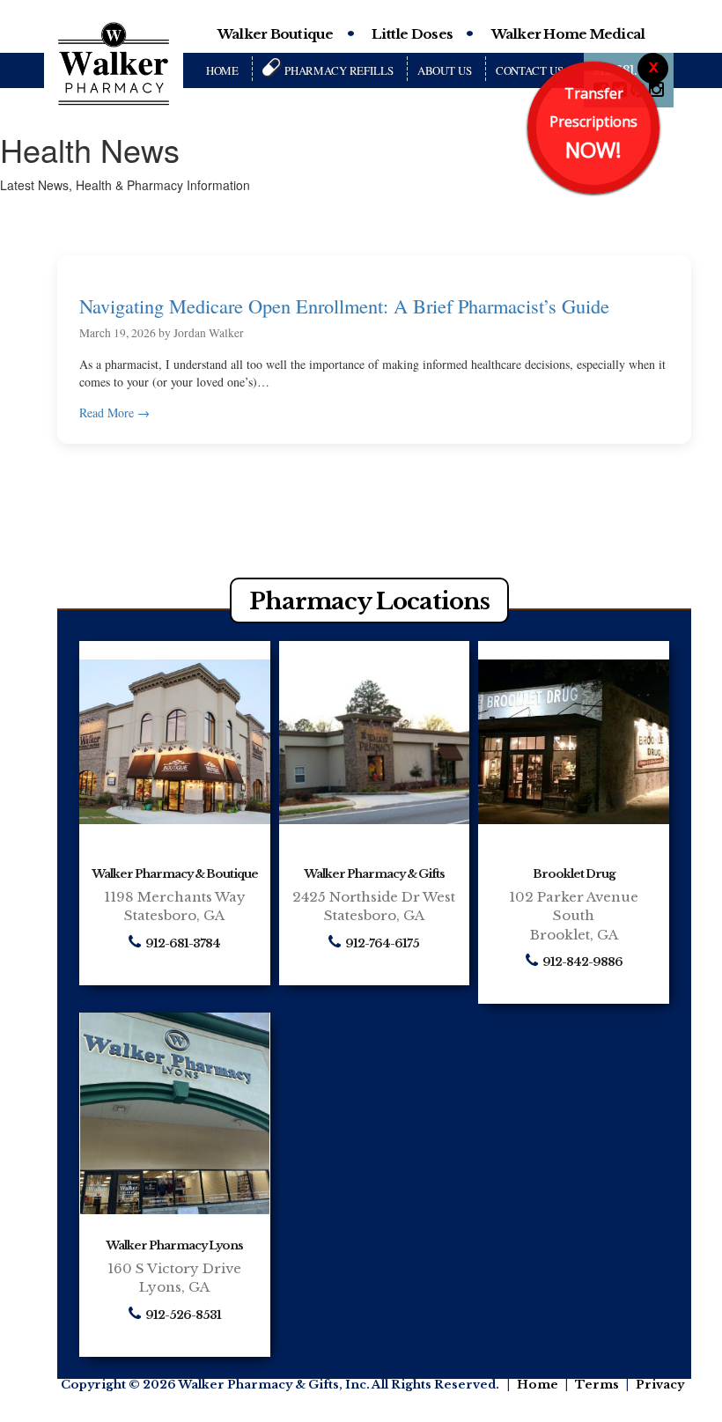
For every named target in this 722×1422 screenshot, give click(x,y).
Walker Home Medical (568, 34)
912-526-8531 (183, 1316)
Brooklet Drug (574, 873)
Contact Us (530, 70)
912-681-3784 (182, 944)
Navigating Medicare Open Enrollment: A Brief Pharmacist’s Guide (344, 305)
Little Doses (412, 34)
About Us (444, 70)
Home (222, 70)
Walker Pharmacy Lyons (174, 1245)
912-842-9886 (582, 962)
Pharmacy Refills (339, 70)
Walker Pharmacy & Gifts (374, 873)
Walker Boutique (275, 34)
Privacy (660, 1384)
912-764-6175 (382, 944)
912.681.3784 (628, 70)
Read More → (114, 412)
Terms (597, 1384)
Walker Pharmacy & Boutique (175, 873)
